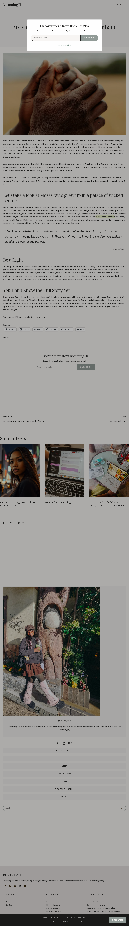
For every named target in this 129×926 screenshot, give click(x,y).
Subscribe (89, 38)
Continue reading (64, 45)
